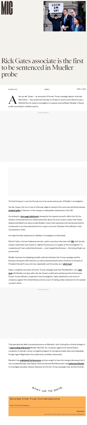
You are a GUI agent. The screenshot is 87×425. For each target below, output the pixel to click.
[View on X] (47, 181)
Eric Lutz (14, 89)
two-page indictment (30, 216)
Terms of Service (72, 414)
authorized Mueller (76, 364)
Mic (72, 241)
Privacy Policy (81, 414)
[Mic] (7, 8)
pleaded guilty (14, 210)
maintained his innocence (30, 360)
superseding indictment (20, 348)
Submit (80, 411)
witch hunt (67, 264)
